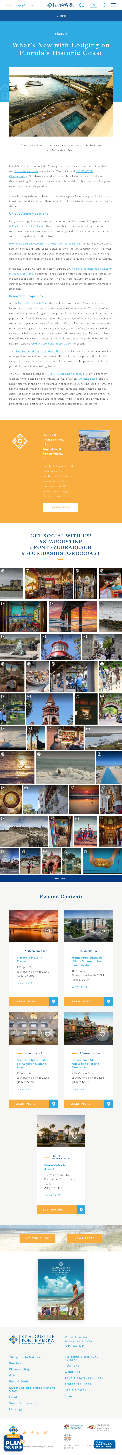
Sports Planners (78, 1384)
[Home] (61, 5)
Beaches (15, 1363)
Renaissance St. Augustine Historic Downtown (85, 1063)
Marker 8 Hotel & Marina (28, 225)
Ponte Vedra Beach (26, 171)
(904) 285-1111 (53, 1188)
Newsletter (85, 1238)
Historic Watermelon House (63, 373)
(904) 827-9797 (26, 1082)
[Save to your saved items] (47, 932)
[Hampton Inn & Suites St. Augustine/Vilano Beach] (33, 1028)
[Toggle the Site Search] (105, 5)
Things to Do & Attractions (29, 1357)
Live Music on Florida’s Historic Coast (32, 1389)
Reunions (72, 1366)
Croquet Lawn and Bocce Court (51, 343)
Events (14, 1397)
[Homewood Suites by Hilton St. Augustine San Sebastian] (88, 926)
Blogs (69, 1396)
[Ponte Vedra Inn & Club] (61, 1131)
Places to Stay (19, 1369)
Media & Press (75, 1390)
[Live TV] (94, 5)
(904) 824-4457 (81, 1082)
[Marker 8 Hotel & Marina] (33, 926)
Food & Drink (19, 1381)
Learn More (61, 507)
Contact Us (78, 1445)
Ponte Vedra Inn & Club (33, 303)
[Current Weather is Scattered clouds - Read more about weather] (8, 5)
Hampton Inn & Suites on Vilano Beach (39, 351)
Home (62, 16)
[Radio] (82, 5)
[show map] (53, 1001)
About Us (67, 1445)
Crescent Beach (87, 378)
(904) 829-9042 (26, 975)
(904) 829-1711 (75, 1346)
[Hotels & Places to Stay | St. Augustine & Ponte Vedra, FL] (94, 440)
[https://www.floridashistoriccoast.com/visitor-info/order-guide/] (61, 1289)
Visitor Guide (37, 1238)
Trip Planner (24, 5)
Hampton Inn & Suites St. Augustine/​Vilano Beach (33, 1063)
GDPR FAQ (68, 1448)
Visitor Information (23, 1403)
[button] (103, 1444)
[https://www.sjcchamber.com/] (98, 1427)
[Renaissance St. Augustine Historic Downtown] (88, 1028)
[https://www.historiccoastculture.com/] (74, 1427)
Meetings (15, 1409)
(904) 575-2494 (81, 979)
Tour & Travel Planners (84, 1378)
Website (23, 983)
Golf (12, 1375)
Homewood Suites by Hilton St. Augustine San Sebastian (44, 243)
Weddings (72, 1372)
